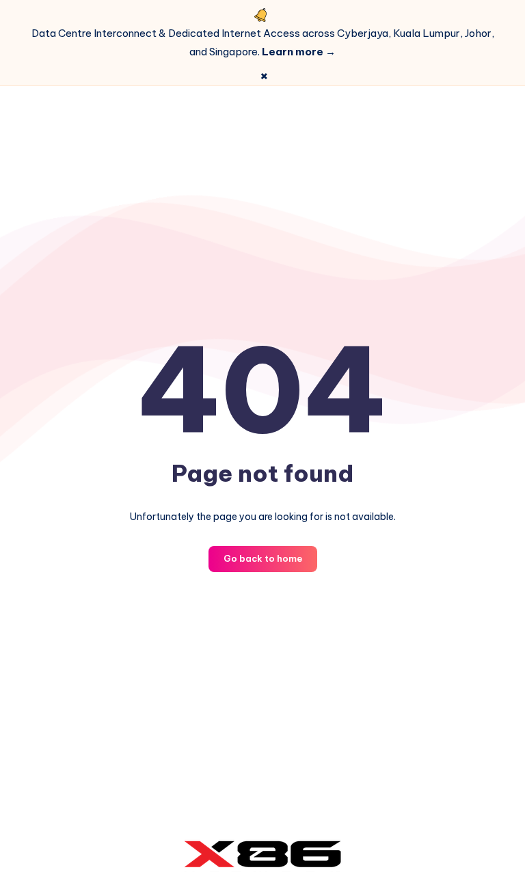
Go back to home (263, 558)
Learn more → (299, 51)
